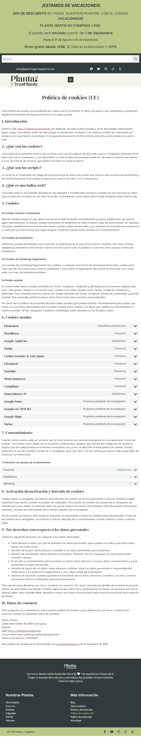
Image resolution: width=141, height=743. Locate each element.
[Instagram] (106, 69)
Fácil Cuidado (12, 702)
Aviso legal (75, 720)
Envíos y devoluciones (81, 709)
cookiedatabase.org (68, 644)
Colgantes (11, 713)
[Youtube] (98, 69)
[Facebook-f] (104, 731)
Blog (72, 702)
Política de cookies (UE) (82, 713)
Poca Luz (10, 706)
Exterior (9, 716)
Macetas (10, 720)
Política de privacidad (81, 716)
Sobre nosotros (78, 706)
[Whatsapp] (120, 69)
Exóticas (10, 709)
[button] (70, 79)
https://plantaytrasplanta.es (34, 128)
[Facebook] (91, 69)
